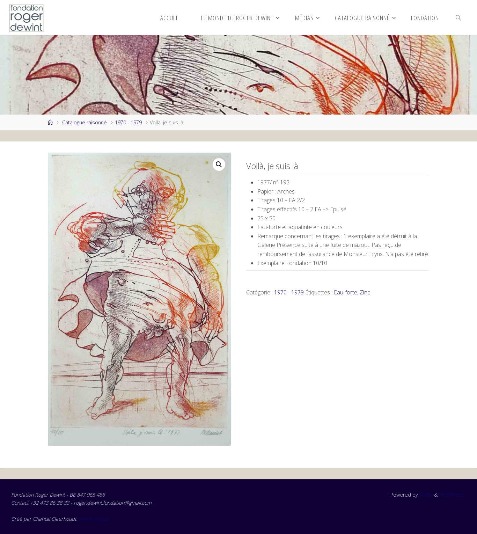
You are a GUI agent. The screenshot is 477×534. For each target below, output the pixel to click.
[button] (219, 164)
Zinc (365, 292)
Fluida (425, 494)
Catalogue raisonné (84, 122)
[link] (459, 17)
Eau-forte (345, 292)
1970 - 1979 (128, 122)
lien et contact (94, 518)
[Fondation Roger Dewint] (26, 17)
